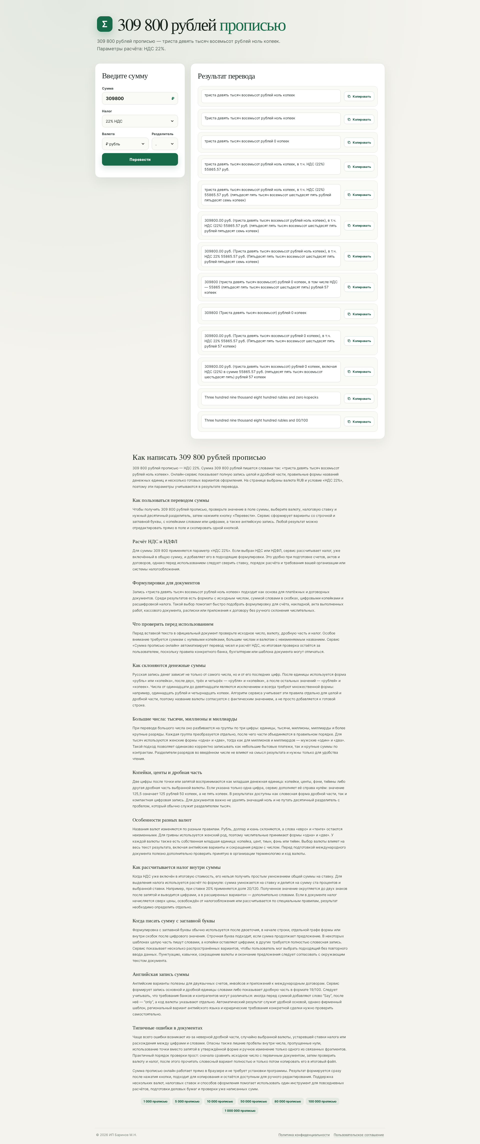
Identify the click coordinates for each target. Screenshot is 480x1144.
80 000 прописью (287, 1101)
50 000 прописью (253, 1101)
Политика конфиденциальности (304, 1135)
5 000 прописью (187, 1101)
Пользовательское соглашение (359, 1135)
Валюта (108, 134)
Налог (107, 111)
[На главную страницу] (104, 24)
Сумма (108, 88)
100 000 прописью (322, 1101)
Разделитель (163, 134)
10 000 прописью (220, 1101)
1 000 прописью (156, 1101)
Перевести (140, 159)
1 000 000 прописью (240, 1110)
